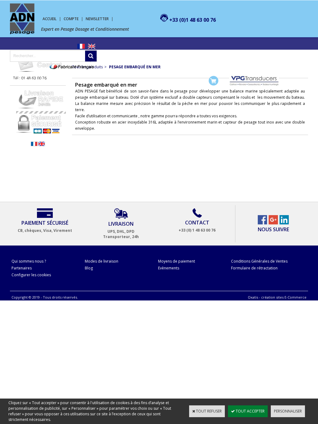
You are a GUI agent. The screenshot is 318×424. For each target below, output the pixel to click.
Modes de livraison (101, 261)
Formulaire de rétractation (254, 268)
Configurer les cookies (31, 274)
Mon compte (185, 80)
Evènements (168, 268)
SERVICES (131, 80)
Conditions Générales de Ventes (259, 261)
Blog (89, 268)
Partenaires (21, 268)
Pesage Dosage (29, 80)
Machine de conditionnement (84, 80)
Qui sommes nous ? (28, 261)
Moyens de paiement (176, 261)
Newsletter (97, 18)
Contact (157, 80)
